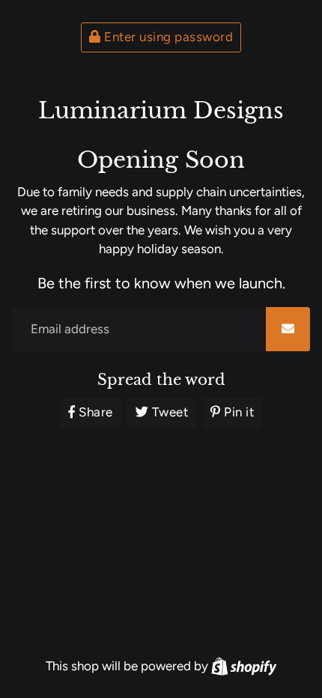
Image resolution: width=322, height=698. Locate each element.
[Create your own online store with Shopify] (243, 665)
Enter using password (167, 36)
